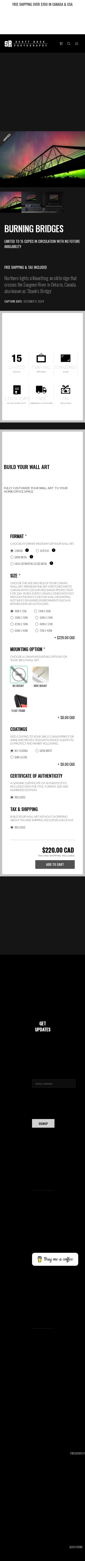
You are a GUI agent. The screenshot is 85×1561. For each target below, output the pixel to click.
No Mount (18, 686)
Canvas (19, 550)
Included (20, 797)
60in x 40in (21, 630)
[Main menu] (77, 44)
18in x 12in (20, 611)
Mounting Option (27, 649)
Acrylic (44, 550)
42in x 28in (21, 624)
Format (18, 536)
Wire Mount (40, 686)
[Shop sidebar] (61, 44)
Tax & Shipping (24, 809)
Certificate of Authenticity (36, 776)
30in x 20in (21, 617)
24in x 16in (44, 611)
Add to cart (55, 864)
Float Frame (18, 711)
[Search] (69, 44)
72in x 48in (45, 630)
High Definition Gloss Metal (31, 563)
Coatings (18, 729)
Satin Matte (46, 750)
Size (15, 576)
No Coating (21, 750)
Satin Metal (21, 557)
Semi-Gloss (21, 757)
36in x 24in (46, 617)
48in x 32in (46, 624)
